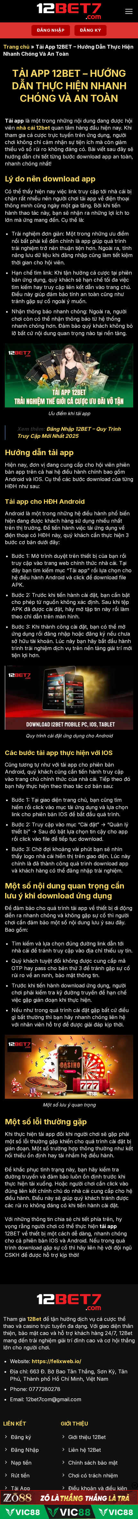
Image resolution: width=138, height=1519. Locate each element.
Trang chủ (16, 47)
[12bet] (69, 11)
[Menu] (129, 11)
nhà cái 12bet (33, 128)
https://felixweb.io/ (56, 1361)
